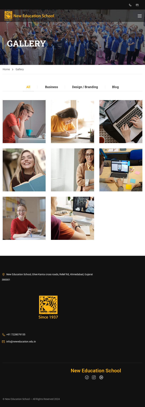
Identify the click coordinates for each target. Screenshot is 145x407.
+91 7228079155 (15, 334)
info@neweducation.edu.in (21, 341)
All (28, 87)
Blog (115, 87)
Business (51, 87)
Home (6, 69)
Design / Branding (85, 87)
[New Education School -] (29, 15)
